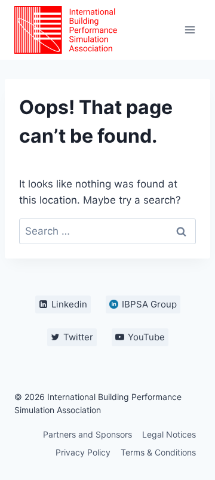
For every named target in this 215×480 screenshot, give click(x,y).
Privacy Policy (83, 452)
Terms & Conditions (158, 452)
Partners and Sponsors (87, 434)
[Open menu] (190, 29)
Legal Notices (169, 434)
